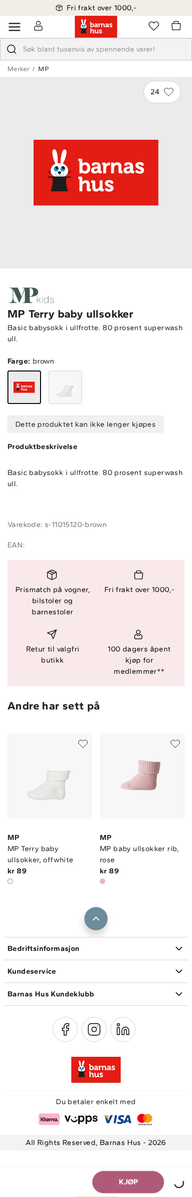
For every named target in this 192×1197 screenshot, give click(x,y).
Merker (18, 69)
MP (43, 69)
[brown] (24, 387)
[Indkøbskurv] (177, 26)
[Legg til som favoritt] (83, 744)
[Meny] (14, 26)
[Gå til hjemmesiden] (96, 27)
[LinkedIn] (123, 1029)
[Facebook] (65, 1029)
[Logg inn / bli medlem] (38, 25)
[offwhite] (65, 387)
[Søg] (11, 49)
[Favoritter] (154, 25)
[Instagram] (94, 1029)
